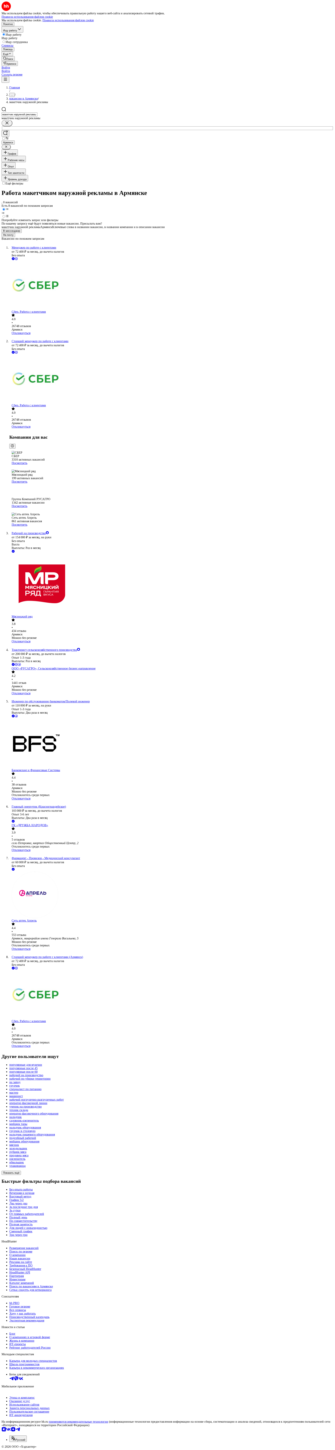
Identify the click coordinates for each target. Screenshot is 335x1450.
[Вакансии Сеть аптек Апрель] (171, 895)
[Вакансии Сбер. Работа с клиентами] (171, 285)
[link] (8, 58)
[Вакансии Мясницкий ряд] (171, 584)
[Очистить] (7, 123)
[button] (6, 67)
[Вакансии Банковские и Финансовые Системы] (171, 743)
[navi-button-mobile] (5, 79)
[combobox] (19, 114)
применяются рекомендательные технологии (78, 1421)
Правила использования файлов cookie (68, 20)
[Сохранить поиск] (5, 133)
